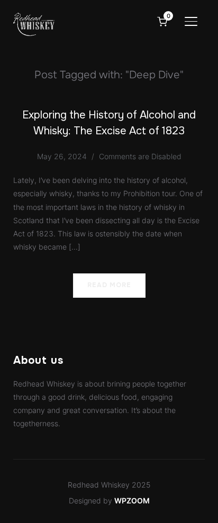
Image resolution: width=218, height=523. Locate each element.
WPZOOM (132, 500)
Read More (109, 285)
